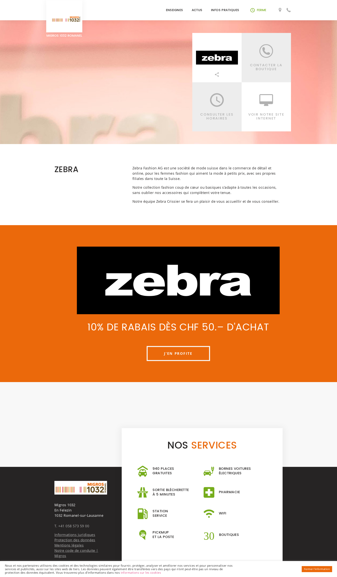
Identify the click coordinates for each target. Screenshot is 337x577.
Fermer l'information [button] (317, 569)
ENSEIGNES (174, 10)
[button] (258, 10)
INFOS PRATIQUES (225, 10)
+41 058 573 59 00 (73, 526)
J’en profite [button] (178, 353)
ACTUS (197, 10)
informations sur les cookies (141, 572)
